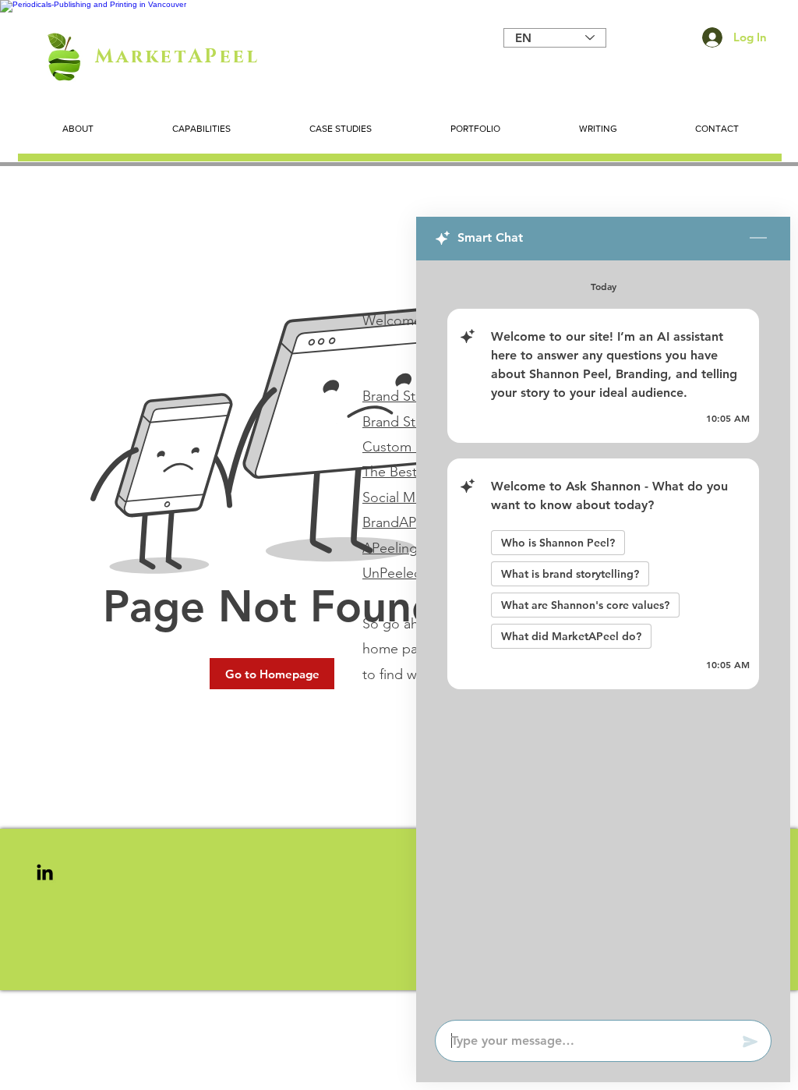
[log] (603, 635)
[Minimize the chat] (758, 238)
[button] (272, 673)
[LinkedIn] (45, 872)
